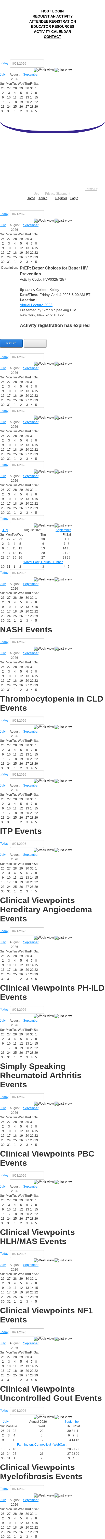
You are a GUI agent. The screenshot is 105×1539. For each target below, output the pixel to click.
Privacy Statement (57, 193)
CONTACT (52, 37)
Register (61, 198)
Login (74, 198)
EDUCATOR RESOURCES (52, 26)
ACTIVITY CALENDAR (52, 32)
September (30, 74)
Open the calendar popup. (47, 63)
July (3, 74)
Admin (42, 198)
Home (31, 198)
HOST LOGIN (52, 11)
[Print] (35, 343)
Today (4, 63)
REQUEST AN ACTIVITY (53, 16)
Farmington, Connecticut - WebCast (41, 1444)
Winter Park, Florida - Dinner (43, 562)
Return (11, 343)
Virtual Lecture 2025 (36, 305)
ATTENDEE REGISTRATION (52, 21)
